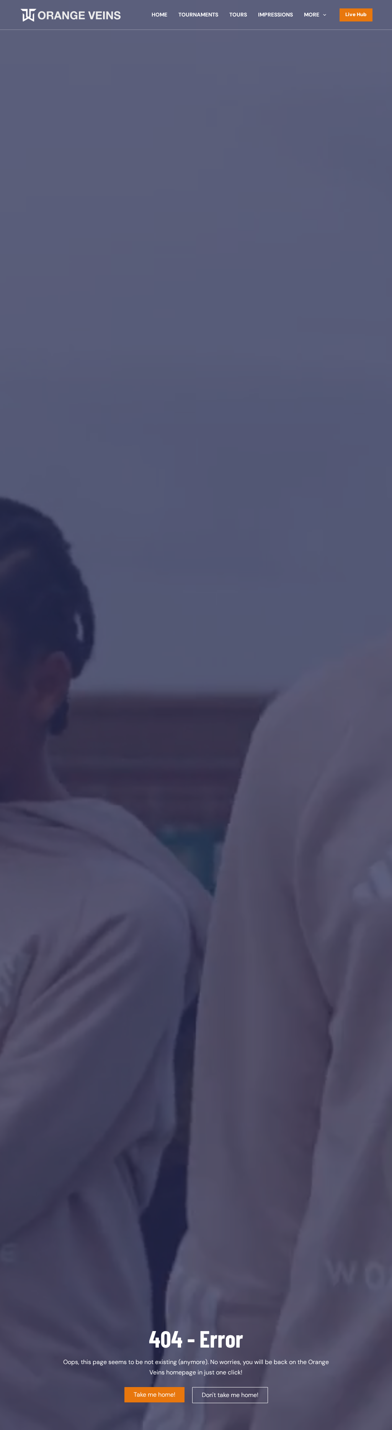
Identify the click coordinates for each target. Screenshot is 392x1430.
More (311, 14)
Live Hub (356, 14)
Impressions (275, 14)
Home (159, 14)
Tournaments (198, 14)
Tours (238, 14)
